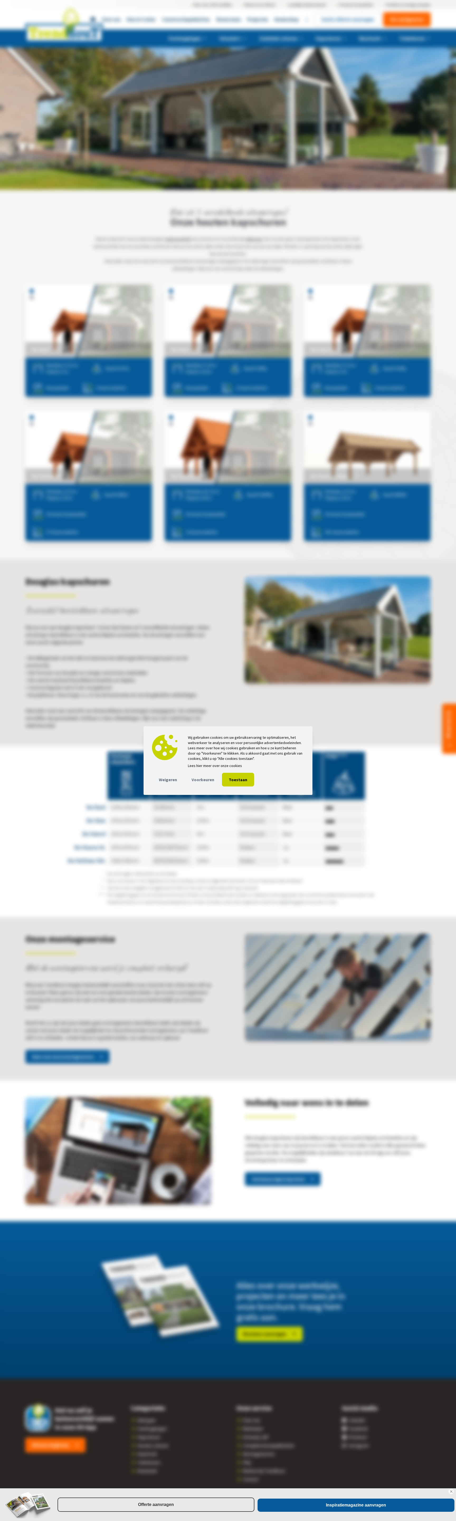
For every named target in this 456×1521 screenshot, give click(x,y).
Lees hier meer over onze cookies (215, 765)
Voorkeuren (203, 779)
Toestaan (238, 779)
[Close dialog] (451, 1491)
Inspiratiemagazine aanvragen (356, 1505)
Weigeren (168, 779)
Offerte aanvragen (156, 1504)
